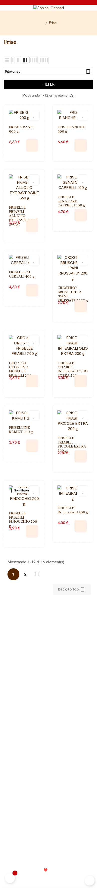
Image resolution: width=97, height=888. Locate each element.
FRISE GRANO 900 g (21, 129)
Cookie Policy (43, 878)
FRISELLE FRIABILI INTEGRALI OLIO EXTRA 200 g (72, 369)
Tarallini (48, 711)
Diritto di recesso (48, 650)
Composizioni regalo (48, 749)
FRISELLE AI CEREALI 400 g (22, 274)
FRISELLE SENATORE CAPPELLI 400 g (71, 201)
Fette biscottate (48, 734)
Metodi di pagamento (48, 658)
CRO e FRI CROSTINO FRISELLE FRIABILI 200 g (21, 369)
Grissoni (49, 704)
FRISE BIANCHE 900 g (71, 129)
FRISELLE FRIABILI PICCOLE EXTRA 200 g (71, 444)
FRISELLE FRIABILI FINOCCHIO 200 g (23, 520)
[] (32, 145)
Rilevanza (47, 71)
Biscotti (48, 719)
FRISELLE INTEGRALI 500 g (72, 510)
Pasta (48, 726)
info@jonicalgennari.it (54, 828)
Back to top (71, 589)
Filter (48, 84)
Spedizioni (48, 665)
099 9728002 (52, 821)
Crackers (48, 741)
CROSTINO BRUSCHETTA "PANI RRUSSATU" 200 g (72, 294)
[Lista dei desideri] (34, 115)
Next (37, 574)
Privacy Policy (15, 878)
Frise (48, 696)
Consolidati (61, 870)
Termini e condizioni (76, 878)
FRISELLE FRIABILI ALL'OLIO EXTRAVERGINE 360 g (23, 216)
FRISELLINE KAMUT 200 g (21, 430)
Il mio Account (49, 643)
